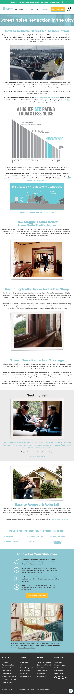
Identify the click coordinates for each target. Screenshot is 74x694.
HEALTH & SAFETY (60, 536)
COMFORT (10, 536)
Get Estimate (58, 671)
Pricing (46, 9)
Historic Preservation (9, 676)
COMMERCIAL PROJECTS (58, 542)
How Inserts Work (25, 676)
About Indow (24, 662)
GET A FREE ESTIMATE (37, 595)
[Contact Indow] (71, 691)
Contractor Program (9, 679)
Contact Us (58, 662)
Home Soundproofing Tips (59, 519)
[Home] (7, 9)
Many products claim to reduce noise (47, 98)
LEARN (23, 657)
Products (5, 662)
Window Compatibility (27, 668)
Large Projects (7, 673)
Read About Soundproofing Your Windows (37, 212)
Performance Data (8, 665)
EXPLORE (6, 657)
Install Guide (24, 673)
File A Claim (58, 668)
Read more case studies (37, 456)
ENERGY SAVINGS (12, 542)
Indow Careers (7, 682)
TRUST (40, 657)
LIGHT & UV (33, 542)
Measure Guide (25, 671)
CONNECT (58, 657)
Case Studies (6, 671)
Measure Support (60, 665)
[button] (19, 9)
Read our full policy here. (26, 648)
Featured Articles (8, 668)
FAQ (21, 665)
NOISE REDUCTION (36, 536)
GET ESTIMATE (58, 9)
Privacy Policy (41, 676)
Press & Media (59, 673)
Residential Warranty (44, 662)
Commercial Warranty (44, 665)
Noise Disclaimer (42, 671)
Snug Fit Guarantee (43, 668)
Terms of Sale (41, 673)
